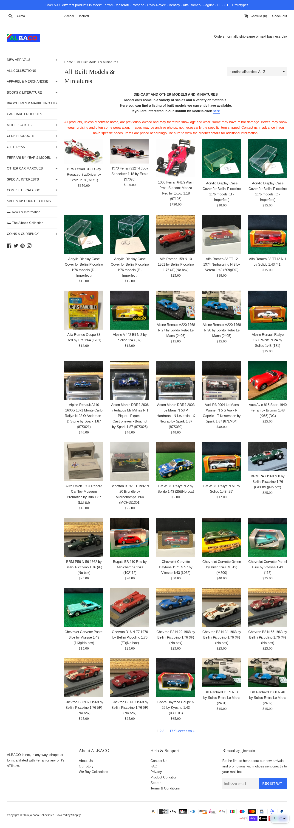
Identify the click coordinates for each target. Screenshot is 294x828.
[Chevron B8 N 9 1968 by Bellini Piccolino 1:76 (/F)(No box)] (129, 677)
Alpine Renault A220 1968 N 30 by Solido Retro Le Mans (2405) (222, 330)
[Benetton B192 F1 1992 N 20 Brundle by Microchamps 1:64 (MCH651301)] (129, 461)
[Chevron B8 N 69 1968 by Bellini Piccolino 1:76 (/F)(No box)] (83, 677)
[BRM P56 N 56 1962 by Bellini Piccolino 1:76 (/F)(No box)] (83, 537)
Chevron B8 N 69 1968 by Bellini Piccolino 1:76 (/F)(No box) (84, 707)
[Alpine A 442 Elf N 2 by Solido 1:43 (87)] (129, 310)
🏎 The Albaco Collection (25, 223)
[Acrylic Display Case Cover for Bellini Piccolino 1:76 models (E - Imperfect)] (129, 234)
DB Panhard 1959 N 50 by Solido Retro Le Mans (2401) (221, 697)
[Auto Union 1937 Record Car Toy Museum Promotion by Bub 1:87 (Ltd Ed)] (83, 461)
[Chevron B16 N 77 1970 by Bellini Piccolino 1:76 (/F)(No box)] (129, 607)
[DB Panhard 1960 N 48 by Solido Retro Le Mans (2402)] (267, 672)
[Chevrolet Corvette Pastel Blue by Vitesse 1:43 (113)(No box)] (83, 607)
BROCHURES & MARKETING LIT (32, 103)
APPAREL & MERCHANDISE (32, 81)
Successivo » (184, 731)
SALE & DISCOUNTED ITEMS (29, 201)
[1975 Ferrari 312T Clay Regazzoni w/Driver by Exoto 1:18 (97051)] (83, 151)
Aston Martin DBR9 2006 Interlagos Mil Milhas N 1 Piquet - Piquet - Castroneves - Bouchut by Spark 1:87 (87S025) (130, 416)
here (216, 111)
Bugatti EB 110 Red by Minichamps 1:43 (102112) (130, 567)
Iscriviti (84, 16)
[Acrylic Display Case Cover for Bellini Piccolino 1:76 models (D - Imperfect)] (83, 234)
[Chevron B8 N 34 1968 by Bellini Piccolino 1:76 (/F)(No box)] (221, 607)
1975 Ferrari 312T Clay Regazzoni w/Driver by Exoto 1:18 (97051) (84, 174)
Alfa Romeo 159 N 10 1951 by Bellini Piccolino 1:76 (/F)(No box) (176, 264)
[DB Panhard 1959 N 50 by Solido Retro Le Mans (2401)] (221, 672)
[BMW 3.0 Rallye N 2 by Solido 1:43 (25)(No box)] (175, 461)
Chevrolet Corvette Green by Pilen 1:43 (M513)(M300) (221, 567)
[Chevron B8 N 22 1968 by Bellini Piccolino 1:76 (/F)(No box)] (175, 607)
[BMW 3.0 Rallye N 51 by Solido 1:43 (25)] (221, 461)
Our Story (86, 766)
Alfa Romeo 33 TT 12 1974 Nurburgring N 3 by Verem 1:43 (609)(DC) (221, 264)
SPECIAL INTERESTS (32, 179)
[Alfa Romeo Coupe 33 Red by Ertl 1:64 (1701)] (83, 310)
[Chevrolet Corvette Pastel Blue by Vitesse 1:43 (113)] (267, 537)
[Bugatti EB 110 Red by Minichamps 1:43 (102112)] (129, 537)
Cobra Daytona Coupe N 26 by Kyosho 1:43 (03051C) (175, 707)
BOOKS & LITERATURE (32, 92)
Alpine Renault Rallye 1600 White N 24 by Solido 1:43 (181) (268, 340)
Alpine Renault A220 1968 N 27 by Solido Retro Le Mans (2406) (176, 330)
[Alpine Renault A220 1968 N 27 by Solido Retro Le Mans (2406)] (175, 305)
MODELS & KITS (32, 125)
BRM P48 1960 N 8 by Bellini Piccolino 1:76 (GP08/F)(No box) (268, 481)
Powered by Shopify (68, 815)
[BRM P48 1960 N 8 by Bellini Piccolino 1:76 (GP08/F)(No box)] (267, 456)
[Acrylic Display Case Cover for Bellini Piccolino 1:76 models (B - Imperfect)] (221, 158)
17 (171, 731)
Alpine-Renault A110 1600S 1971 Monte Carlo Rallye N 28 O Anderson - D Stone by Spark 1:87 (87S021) (84, 416)
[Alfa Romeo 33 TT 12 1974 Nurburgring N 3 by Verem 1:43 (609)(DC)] (221, 234)
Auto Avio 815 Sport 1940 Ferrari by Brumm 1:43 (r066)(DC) (268, 410)
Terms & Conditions (165, 788)
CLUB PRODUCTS (32, 136)
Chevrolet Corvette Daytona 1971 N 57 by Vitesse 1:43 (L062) (175, 567)
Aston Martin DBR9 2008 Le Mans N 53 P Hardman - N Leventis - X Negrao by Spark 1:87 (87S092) (176, 416)
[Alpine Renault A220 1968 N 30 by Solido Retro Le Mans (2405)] (221, 305)
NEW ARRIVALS (32, 59)
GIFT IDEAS (32, 147)
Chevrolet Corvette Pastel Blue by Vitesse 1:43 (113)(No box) (84, 637)
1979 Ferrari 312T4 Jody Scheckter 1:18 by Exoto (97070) (129, 173)
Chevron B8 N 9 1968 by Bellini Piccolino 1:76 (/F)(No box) (129, 707)
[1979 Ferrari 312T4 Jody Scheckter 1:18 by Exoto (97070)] (129, 151)
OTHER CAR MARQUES (32, 168)
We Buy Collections (93, 772)
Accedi (69, 16)
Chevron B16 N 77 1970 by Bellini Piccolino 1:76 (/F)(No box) (130, 637)
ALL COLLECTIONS (21, 70)
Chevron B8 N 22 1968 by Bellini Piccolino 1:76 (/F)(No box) (175, 637)
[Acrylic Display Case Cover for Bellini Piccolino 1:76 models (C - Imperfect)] (267, 158)
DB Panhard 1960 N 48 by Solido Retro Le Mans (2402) (267, 697)
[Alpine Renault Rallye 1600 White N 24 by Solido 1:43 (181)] (267, 310)
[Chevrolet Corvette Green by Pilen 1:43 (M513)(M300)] (221, 537)
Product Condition (163, 777)
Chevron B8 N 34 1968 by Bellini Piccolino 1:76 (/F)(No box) (221, 637)
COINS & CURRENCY (32, 234)
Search (155, 783)
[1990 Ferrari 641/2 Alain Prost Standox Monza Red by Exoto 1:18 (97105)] (175, 158)
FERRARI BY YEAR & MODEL (32, 157)
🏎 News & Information (23, 212)
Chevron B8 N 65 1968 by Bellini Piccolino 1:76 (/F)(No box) (267, 637)
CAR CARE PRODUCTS (24, 114)
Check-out (279, 16)
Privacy (156, 772)
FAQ (153, 766)
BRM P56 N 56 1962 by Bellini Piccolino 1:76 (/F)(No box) (83, 567)
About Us (86, 761)
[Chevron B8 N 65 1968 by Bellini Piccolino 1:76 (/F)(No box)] (267, 607)
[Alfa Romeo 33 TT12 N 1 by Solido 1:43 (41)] (267, 234)
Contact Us (158, 761)
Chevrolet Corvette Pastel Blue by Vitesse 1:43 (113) (267, 567)
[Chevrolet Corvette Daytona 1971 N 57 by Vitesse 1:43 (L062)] (175, 537)
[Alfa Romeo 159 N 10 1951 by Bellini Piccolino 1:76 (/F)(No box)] (175, 234)
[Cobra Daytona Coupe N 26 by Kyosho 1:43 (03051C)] (175, 677)
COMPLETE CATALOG (32, 190)
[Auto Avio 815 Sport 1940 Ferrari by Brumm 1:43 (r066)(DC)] (267, 380)
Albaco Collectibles (42, 815)
